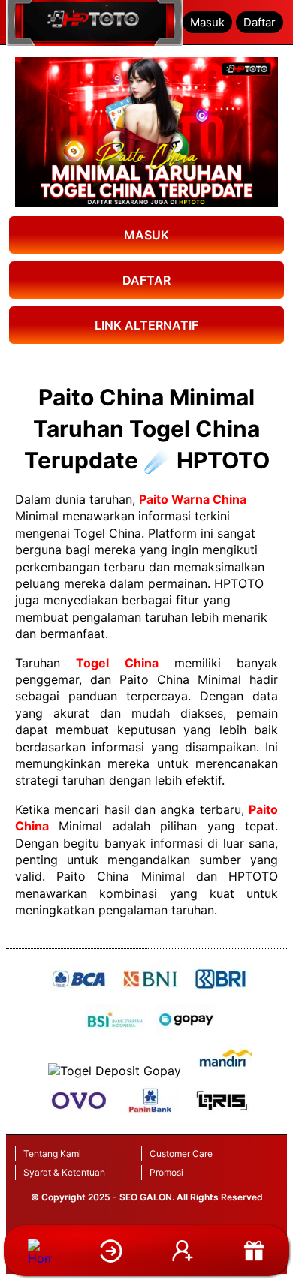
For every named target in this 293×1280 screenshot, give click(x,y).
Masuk (207, 22)
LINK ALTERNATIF (146, 325)
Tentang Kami (52, 1153)
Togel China (117, 662)
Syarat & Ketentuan (64, 1172)
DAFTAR (146, 280)
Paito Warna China (192, 499)
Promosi (166, 1172)
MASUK (146, 234)
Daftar (259, 22)
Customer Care (181, 1153)
